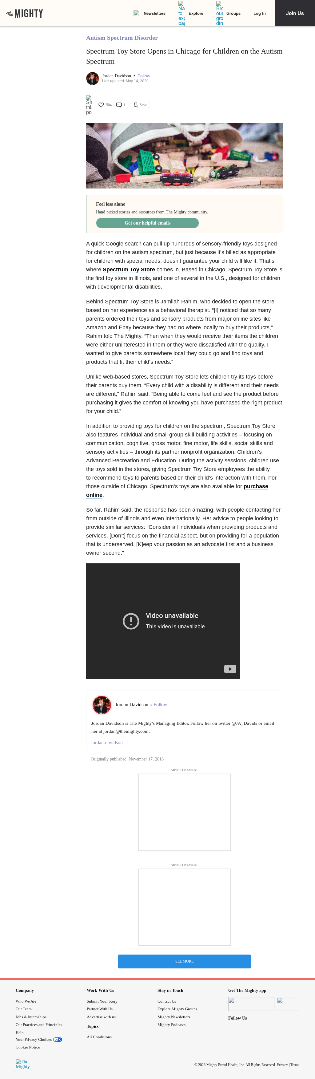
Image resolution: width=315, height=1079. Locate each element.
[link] (24, 13)
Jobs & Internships (31, 1017)
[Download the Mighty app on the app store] (251, 1004)
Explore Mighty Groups (177, 1009)
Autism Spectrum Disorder (122, 37)
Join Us (295, 13)
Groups (233, 13)
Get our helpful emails (147, 222)
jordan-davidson (107, 742)
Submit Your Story (102, 1001)
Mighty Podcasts (171, 1024)
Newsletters (154, 13)
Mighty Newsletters (174, 1017)
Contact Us (167, 1001)
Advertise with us (101, 1017)
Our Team (24, 1009)
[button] (144, 76)
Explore (196, 13)
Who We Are (26, 1001)
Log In (259, 13)
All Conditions (99, 1037)
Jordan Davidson (117, 76)
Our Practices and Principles (39, 1024)
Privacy (282, 1065)
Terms (294, 1065)
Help (20, 1032)
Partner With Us (100, 1009)
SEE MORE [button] (184, 961)
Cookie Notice (28, 1047)
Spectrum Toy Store (129, 269)
